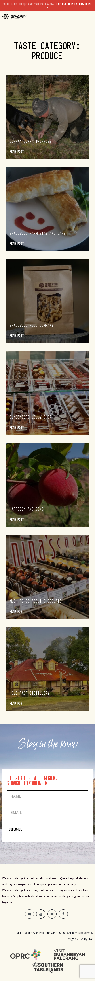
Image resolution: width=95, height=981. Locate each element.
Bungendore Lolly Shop (31, 417)
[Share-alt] (29, 914)
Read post (17, 152)
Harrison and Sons (27, 509)
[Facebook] (63, 914)
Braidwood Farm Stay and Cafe (38, 233)
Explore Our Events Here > (48, 5)
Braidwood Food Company (32, 325)
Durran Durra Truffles (31, 141)
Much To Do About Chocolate (36, 601)
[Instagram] (52, 914)
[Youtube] (40, 914)
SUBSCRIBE (15, 829)
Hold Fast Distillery (30, 693)
